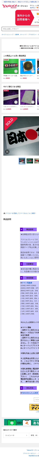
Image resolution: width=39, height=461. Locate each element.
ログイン (33, 7)
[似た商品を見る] (7, 152)
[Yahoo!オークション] (15, 5)
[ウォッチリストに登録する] (16, 71)
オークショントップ (7, 34)
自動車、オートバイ (21, 34)
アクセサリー (32, 34)
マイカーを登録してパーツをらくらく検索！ (21, 213)
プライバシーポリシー (29, 453)
